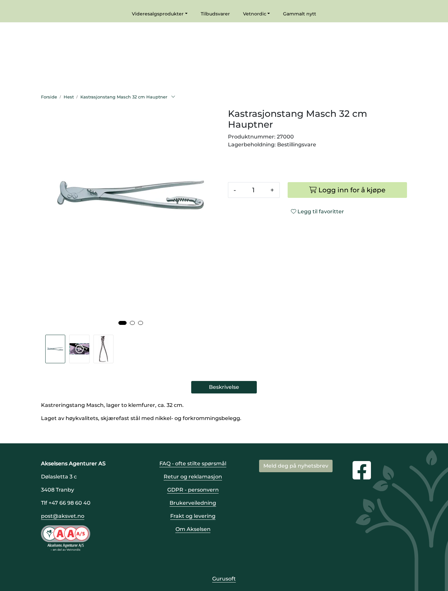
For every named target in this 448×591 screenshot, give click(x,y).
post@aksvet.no (62, 516)
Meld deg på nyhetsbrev (295, 466)
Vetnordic (254, 14)
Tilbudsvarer (215, 14)
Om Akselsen (193, 529)
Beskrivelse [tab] (224, 387)
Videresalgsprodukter (158, 14)
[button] (122, 323)
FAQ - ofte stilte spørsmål (192, 463)
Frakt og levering (192, 516)
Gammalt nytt (299, 14)
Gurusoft (224, 579)
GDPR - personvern (193, 490)
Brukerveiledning (193, 503)
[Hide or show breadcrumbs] (173, 97)
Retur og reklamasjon (193, 477)
